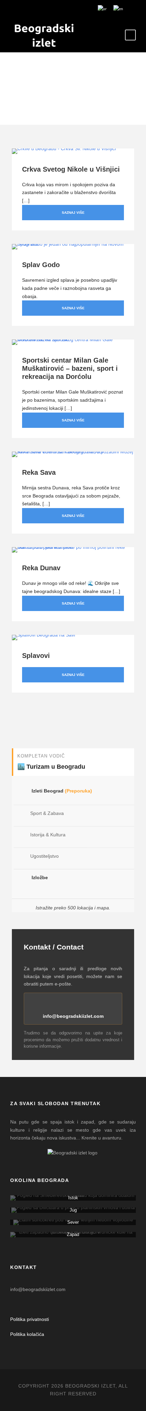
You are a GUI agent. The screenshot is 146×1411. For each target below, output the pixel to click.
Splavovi (36, 655)
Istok (73, 1197)
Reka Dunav (41, 568)
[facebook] (30, 8)
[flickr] (40, 8)
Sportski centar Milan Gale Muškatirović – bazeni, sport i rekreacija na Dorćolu (70, 368)
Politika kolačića (27, 1334)
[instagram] (81, 8)
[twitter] (60, 8)
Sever (73, 1222)
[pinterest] (50, 8)
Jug (73, 1210)
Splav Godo (41, 264)
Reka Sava (39, 472)
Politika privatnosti (29, 1319)
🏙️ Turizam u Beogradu (51, 766)
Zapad (73, 1234)
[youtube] (70, 8)
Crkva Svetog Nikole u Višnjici (71, 169)
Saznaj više (73, 212)
